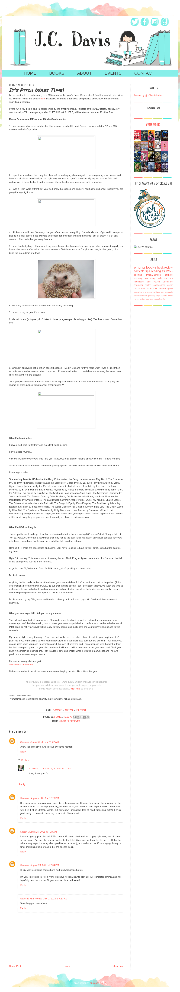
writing (139, 267)
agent (136, 292)
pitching (138, 274)
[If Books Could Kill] (137, 139)
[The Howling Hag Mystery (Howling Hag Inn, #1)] (144, 140)
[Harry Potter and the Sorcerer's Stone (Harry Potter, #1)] (137, 150)
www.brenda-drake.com (21, 664)
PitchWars (75, 721)
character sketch (142, 285)
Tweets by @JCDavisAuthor (148, 95)
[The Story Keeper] (158, 140)
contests (64, 721)
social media (160, 299)
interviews (139, 282)
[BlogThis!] (77, 717)
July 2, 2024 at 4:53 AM (55, 898)
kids (148, 282)
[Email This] (74, 717)
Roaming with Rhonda (31, 898)
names (136, 299)
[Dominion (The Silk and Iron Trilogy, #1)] (164, 139)
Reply (23, 751)
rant (153, 299)
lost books (168, 296)
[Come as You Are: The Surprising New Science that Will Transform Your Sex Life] (164, 150)
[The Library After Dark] (137, 171)
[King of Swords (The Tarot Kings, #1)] (158, 171)
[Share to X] (81, 717)
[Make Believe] (158, 149)
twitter (69, 710)
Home (30, 73)
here (42, 98)
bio (141, 292)
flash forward (159, 288)
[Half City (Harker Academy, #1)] (158, 161)
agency (170, 289)
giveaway (151, 296)
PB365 (156, 282)
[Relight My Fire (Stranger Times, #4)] (144, 161)
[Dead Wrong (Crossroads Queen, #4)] (164, 172)
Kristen (23, 831)
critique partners (161, 292)
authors (169, 274)
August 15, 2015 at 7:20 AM (42, 831)
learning (138, 278)
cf (143, 292)
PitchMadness (153, 274)
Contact (144, 73)
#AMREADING (153, 124)
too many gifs (153, 278)
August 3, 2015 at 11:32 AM (44, 742)
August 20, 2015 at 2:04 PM (44, 865)
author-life (168, 282)
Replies (25, 760)
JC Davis (33, 768)
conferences (159, 285)
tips (148, 271)
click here (75, 688)
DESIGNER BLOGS (98, 983)
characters (149, 292)
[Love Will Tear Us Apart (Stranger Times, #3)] (164, 161)
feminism (143, 296)
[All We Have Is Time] (137, 161)
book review (165, 267)
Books (56, 73)
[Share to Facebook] (84, 717)
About (84, 73)
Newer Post (15, 966)
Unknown (24, 742)
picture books (145, 299)
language (160, 296)
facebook (57, 710)
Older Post (117, 966)
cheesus (169, 278)
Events (113, 73)
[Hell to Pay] (151, 139)
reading (156, 271)
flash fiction (146, 288)
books (151, 267)
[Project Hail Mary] (151, 161)
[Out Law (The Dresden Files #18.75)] (151, 171)
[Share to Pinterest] (87, 717)
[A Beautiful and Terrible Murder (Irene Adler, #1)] (144, 171)
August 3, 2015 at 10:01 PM (57, 768)
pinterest (81, 710)
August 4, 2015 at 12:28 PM (44, 798)
